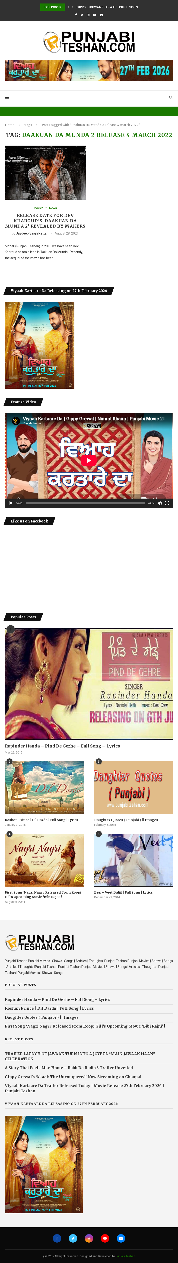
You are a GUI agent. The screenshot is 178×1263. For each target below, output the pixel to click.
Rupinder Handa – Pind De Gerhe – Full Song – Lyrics (62, 746)
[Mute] (159, 503)
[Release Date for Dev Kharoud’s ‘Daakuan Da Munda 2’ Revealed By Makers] (45, 173)
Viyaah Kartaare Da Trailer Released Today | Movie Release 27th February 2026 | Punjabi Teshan (84, 1088)
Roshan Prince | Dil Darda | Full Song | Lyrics (41, 820)
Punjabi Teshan (125, 1256)
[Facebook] (76, 15)
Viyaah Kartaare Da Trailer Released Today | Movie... (125, 7)
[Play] (11, 503)
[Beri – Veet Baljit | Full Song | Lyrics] (133, 860)
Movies (38, 208)
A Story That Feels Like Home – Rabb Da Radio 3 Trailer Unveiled (69, 1067)
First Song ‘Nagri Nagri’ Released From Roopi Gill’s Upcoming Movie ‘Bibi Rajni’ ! (43, 894)
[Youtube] (94, 15)
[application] (89, 460)
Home (9, 125)
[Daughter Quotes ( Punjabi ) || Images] (133, 787)
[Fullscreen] (167, 503)
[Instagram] (88, 15)
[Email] (101, 15)
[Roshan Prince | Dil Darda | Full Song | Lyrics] (44, 787)
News (53, 208)
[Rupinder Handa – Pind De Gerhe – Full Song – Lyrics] (89, 684)
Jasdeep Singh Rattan (32, 233)
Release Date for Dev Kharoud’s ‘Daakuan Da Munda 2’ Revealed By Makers (45, 221)
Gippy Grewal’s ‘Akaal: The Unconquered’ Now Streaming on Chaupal (73, 1076)
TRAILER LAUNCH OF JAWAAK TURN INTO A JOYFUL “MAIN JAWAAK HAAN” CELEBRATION (80, 1056)
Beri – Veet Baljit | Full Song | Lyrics (123, 892)
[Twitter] (81, 15)
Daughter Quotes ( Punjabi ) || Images (126, 820)
